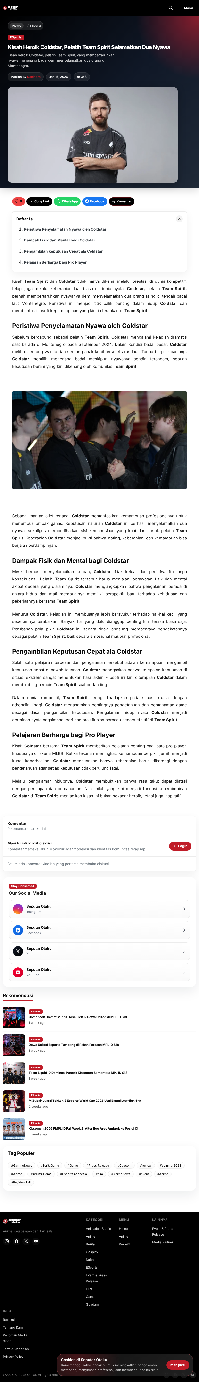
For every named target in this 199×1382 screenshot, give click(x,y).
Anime (90, 1236)
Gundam (92, 1304)
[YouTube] (36, 1241)
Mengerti (177, 1365)
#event (144, 1174)
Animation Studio (98, 1229)
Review (124, 1244)
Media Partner (162, 1242)
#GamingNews (21, 1165)
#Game (73, 1165)
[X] (26, 1241)
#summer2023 (170, 1165)
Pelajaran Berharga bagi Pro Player (55, 262)
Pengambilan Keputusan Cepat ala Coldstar (63, 251)
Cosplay (92, 1252)
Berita (90, 1244)
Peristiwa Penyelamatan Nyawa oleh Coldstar (65, 229)
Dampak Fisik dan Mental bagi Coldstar (59, 240)
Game (90, 1297)
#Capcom (124, 1165)
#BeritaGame (50, 1165)
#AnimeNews (120, 1174)
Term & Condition (16, 1349)
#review (145, 1165)
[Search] (170, 8)
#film (99, 1174)
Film (89, 1289)
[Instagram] (7, 1241)
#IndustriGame (41, 1174)
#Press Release (98, 1165)
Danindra (34, 77)
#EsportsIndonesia (73, 1174)
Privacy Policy (13, 1356)
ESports (35, 25)
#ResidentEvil (21, 1182)
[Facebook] (16, 1241)
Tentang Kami (13, 1327)
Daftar (90, 1260)
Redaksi (9, 1320)
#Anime (16, 1174)
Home (16, 25)
